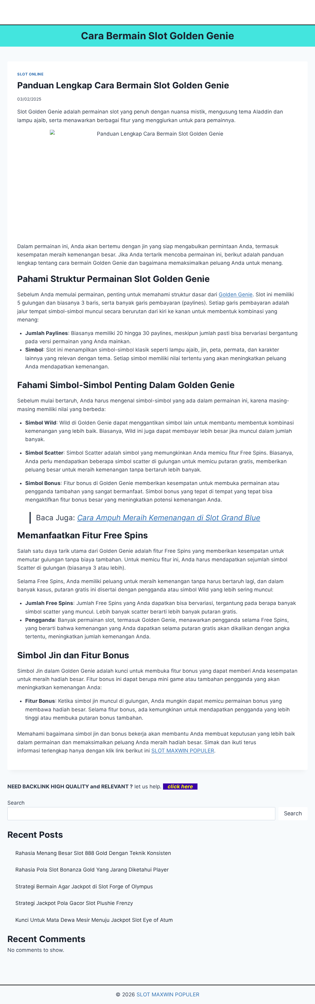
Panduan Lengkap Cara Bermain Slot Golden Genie (123, 85)
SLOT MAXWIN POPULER (182, 751)
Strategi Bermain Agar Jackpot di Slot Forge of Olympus (84, 886)
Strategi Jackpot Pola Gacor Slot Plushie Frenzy (74, 903)
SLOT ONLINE (30, 74)
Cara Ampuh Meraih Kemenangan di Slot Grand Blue (168, 517)
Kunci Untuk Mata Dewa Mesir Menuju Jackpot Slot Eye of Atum (94, 920)
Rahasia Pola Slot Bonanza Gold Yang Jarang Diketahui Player (92, 870)
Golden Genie (236, 294)
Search (16, 803)
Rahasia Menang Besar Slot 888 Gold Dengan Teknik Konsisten (93, 853)
